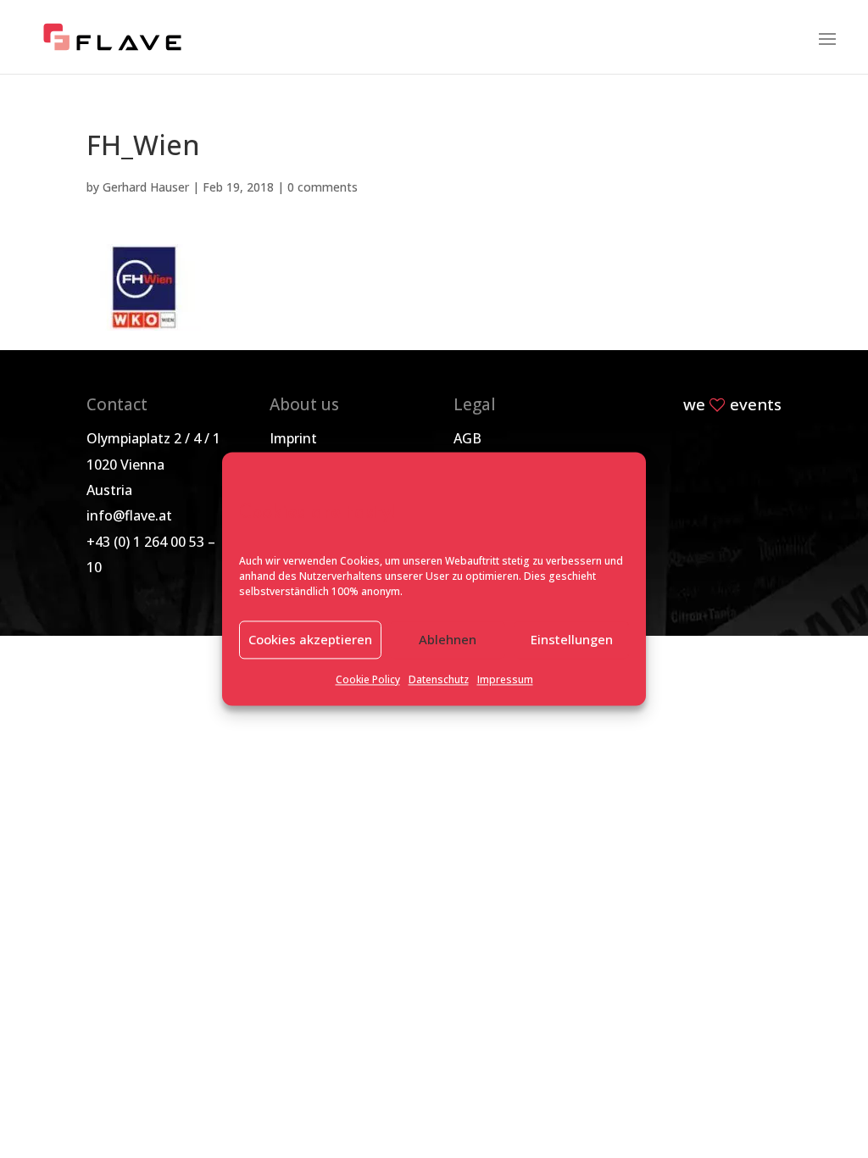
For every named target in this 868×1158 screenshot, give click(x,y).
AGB (467, 438)
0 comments (322, 187)
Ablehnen (447, 640)
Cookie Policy (368, 679)
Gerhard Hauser (146, 187)
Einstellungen (572, 640)
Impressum (505, 679)
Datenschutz (439, 679)
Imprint (293, 438)
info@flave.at (129, 515)
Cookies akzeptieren (310, 640)
